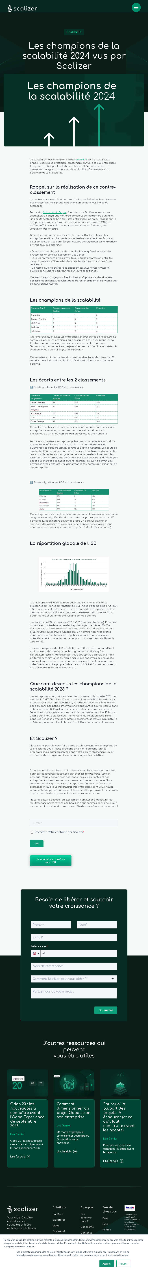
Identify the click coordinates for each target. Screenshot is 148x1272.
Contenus (86, 1232)
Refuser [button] (123, 1263)
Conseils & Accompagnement (64, 1233)
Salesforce (59, 1219)
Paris (105, 1218)
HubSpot (58, 1214)
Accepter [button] (107, 1263)
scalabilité (80, 159)
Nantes (107, 1229)
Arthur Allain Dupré (54, 212)
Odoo (56, 1225)
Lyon (105, 1224)
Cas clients (87, 1226)
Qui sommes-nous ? (86, 1217)
